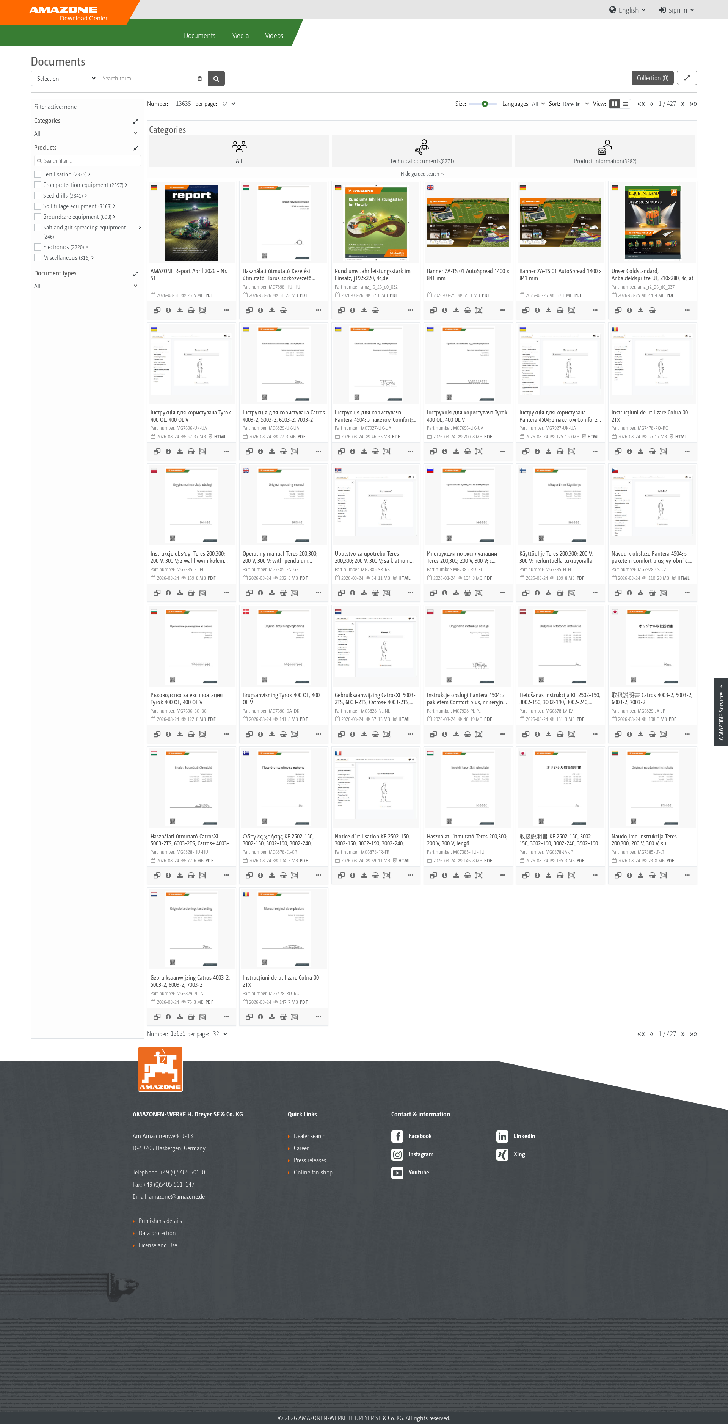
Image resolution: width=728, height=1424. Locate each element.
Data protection (157, 1233)
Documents (199, 34)
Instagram (421, 1154)
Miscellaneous (66, 257)
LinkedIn (524, 1136)
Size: (460, 103)
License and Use (158, 1245)
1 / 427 (667, 103)
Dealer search (310, 1136)
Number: (157, 103)
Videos (274, 34)
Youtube (419, 1172)
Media (240, 34)
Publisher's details (160, 1221)
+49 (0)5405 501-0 (182, 1172)
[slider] (485, 104)
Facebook (420, 1136)
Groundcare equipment (77, 216)
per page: (206, 103)
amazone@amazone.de (177, 1196)
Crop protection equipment (83, 184)
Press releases (310, 1160)
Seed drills (63, 195)
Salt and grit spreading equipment (84, 231)
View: (599, 103)
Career (301, 1148)
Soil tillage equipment (77, 206)
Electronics (63, 247)
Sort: (554, 103)
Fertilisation (65, 174)
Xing (519, 1154)
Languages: (515, 103)
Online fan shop (313, 1172)
